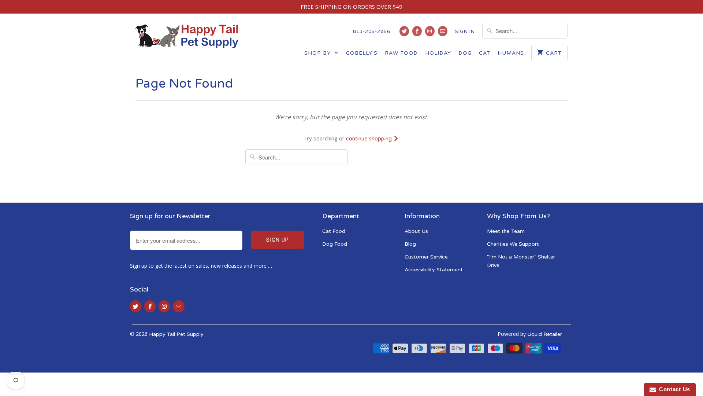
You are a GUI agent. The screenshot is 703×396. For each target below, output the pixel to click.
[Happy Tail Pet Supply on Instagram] (430, 31)
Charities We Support (513, 244)
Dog (465, 53)
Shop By (318, 53)
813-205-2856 (371, 31)
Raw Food (401, 53)
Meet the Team (506, 231)
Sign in (465, 31)
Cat (484, 53)
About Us (416, 231)
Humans (511, 53)
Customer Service (426, 257)
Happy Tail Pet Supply (176, 334)
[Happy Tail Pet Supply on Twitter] (404, 31)
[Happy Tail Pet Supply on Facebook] (417, 31)
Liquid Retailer (544, 334)
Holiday (438, 53)
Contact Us (673, 389)
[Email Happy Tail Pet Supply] (442, 31)
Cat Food (333, 231)
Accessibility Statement (434, 270)
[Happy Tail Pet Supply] (186, 36)
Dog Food (334, 244)
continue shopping (369, 138)
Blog (410, 244)
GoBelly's (361, 53)
